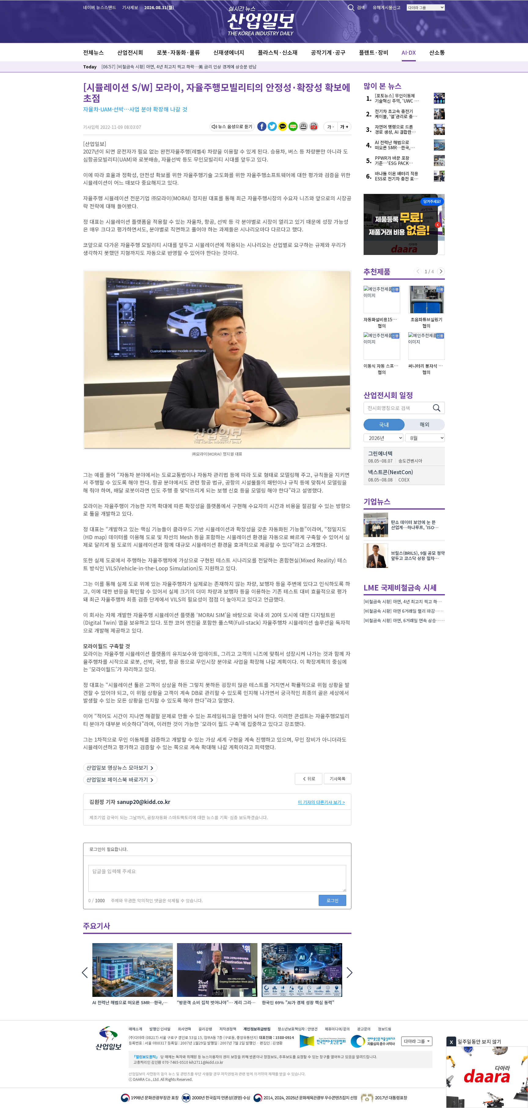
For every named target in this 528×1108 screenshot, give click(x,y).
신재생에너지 (228, 52)
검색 (361, 7)
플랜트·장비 (373, 52)
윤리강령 (205, 1028)
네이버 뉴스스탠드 (99, 7)
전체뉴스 (93, 52)
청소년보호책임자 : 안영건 (297, 1028)
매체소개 (135, 1028)
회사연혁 (184, 1028)
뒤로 (310, 779)
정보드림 (384, 1028)
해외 (425, 424)
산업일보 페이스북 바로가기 (117, 779)
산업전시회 (130, 52)
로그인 (333, 900)
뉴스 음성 (226, 126)
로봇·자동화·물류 (178, 52)
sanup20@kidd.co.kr (143, 801)
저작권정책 (227, 1028)
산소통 (437, 52)
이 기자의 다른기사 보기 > (321, 802)
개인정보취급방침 (257, 1028)
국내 (384, 424)
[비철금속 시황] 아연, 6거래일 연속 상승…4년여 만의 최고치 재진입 (425, 620)
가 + (344, 127)
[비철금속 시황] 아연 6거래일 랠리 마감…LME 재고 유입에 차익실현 (425, 611)
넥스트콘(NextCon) (390, 472)
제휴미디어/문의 (337, 1028)
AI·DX (409, 52)
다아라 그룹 (415, 1041)
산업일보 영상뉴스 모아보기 (117, 767)
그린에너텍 (380, 453)
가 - (330, 127)
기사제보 (130, 7)
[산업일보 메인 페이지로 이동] (261, 20)
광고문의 (364, 1028)
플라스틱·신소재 (278, 52)
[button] (303, 126)
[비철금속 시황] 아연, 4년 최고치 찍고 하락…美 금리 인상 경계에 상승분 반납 (434, 601)
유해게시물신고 (387, 7)
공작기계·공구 (328, 52)
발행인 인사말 (159, 1028)
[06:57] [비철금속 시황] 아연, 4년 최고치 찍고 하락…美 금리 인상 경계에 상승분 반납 (179, 67)
